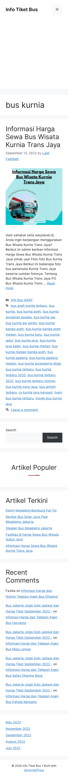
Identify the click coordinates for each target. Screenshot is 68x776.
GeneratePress (34, 770)
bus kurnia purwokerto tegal (39, 363)
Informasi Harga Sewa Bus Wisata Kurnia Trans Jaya (33, 137)
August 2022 (15, 741)
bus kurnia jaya (26, 340)
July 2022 (13, 748)
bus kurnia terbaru (20, 369)
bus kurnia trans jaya (21, 387)
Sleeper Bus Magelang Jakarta (29, 528)
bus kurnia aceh (29, 311)
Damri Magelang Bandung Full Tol (31, 510)
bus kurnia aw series (21, 323)
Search (11, 430)
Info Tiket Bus (22, 9)
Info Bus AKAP (22, 300)
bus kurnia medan (36, 346)
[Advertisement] (34, 55)
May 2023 (13, 722)
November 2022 (18, 729)
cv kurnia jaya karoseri (36, 392)
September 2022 (18, 735)
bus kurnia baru (30, 334)
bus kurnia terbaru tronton (35, 381)
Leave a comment (24, 410)
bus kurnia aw (44, 317)
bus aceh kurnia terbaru (29, 306)
